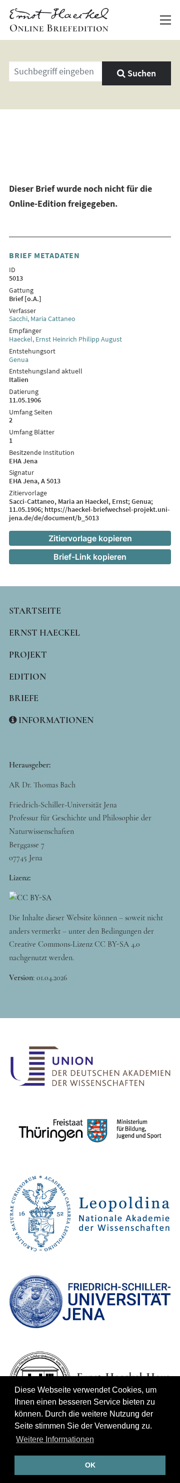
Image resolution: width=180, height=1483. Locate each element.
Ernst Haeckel (44, 632)
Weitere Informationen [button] (55, 1439)
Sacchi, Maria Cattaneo (42, 318)
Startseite (35, 610)
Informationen (55, 720)
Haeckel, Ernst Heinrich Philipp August (65, 339)
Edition (27, 676)
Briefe (23, 698)
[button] (165, 19)
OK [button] (90, 1465)
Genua (18, 359)
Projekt (28, 654)
